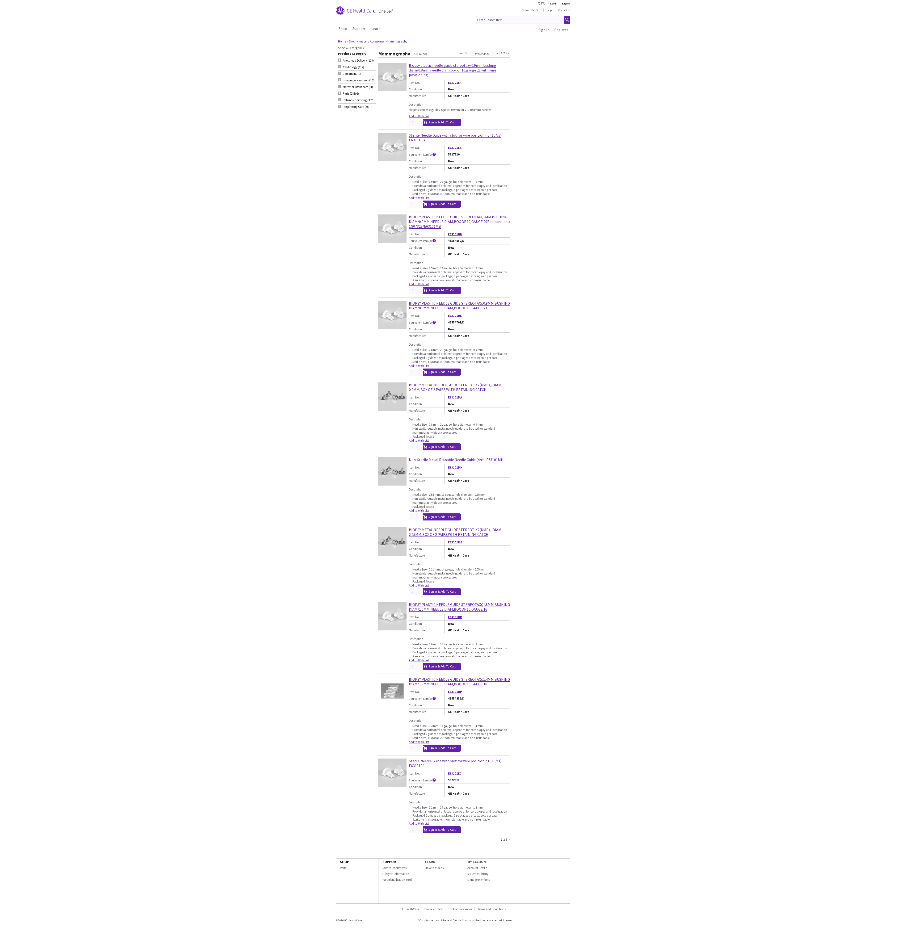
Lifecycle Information (395, 874)
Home (342, 41)
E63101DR (455, 617)
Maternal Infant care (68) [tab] (358, 87)
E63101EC (454, 774)
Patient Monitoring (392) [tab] (358, 100)
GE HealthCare (409, 909)
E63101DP (455, 692)
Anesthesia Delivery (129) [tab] (358, 61)
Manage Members (478, 880)
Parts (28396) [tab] (351, 94)
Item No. (414, 83)
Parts (343, 868)
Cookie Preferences (460, 909)
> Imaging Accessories (370, 41)
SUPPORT (390, 862)
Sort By (463, 53)
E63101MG (455, 542)
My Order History (477, 874)
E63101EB (454, 148)
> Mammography (396, 41)
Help (549, 10)
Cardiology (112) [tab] (353, 67)
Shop (343, 28)
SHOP (344, 862)
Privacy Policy (433, 909)
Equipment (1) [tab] (352, 74)
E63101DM (455, 234)
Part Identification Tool (397, 880)
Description (416, 105)
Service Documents (394, 868)
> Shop (351, 41)
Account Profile (477, 868)
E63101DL (455, 316)
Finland (551, 3)
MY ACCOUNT (477, 862)
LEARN (430, 862)
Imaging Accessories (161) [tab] (359, 80)
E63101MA (455, 397)
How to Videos (434, 868)
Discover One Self (531, 10)
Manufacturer (417, 96)
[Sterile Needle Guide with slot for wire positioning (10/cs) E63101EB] (392, 159)
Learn (376, 28)
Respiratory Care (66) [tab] (356, 107)
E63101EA (454, 83)
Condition (415, 89)
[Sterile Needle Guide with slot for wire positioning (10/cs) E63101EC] (392, 785)
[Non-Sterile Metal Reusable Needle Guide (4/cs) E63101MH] (392, 484)
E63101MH (455, 468)
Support (359, 28)
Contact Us (564, 10)
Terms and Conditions (492, 909)
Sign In (543, 29)
